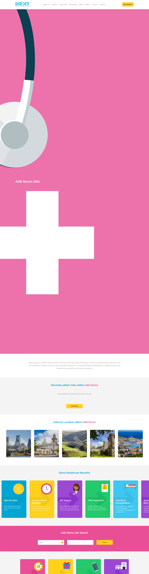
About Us (46, 4)
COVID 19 (95, 4)
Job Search (73, 4)
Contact (103, 4)
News (81, 4)
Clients (54, 4)
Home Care (63, 4)
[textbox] (80, 542)
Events (87, 4)
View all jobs (74, 406)
